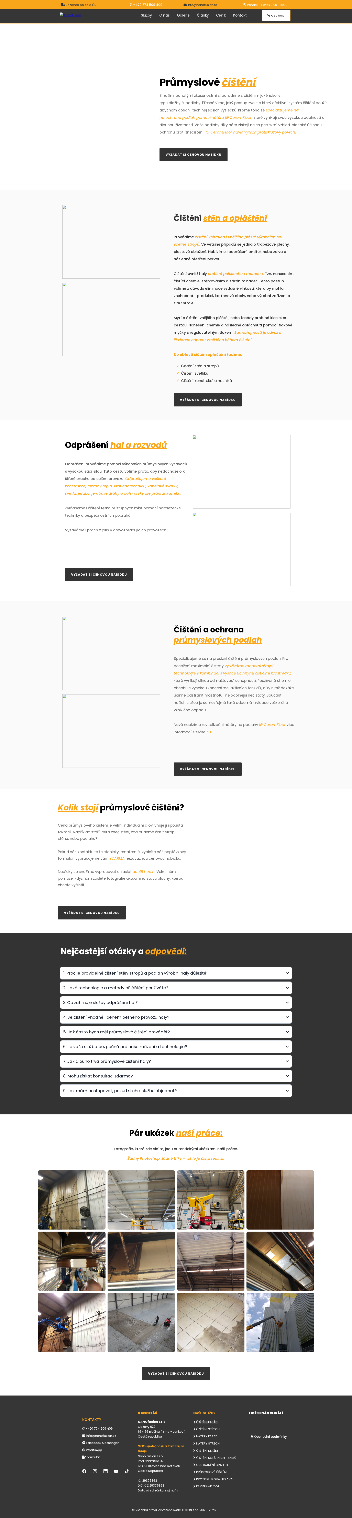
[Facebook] (84, 1471)
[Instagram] (95, 1471)
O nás (164, 15)
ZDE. (209, 732)
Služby (146, 15)
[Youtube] (116, 1471)
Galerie (183, 15)
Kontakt (240, 15)
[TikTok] (126, 1471)
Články (203, 15)
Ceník (221, 15)
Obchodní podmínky (270, 1437)
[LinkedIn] (105, 1471)
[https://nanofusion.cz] (70, 15)
